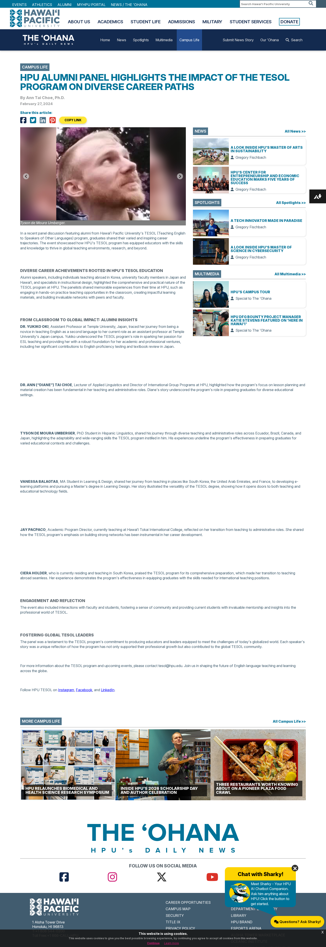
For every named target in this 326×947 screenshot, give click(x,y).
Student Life (146, 21)
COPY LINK (73, 120)
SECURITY (175, 915)
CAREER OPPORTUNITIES (188, 902)
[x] (161, 877)
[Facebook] (23, 120)
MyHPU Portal (91, 4)
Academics (110, 21)
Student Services (250, 21)
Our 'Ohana (269, 40)
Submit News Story (238, 40)
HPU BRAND (241, 922)
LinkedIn (107, 690)
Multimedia (164, 40)
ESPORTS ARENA (246, 928)
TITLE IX (173, 922)
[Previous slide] (26, 176)
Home (105, 40)
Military (212, 21)
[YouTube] (212, 877)
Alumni (64, 4)
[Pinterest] (52, 120)
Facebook (84, 690)
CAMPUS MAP (178, 909)
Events (19, 4)
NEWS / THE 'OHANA (129, 4)
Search (296, 40)
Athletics (42, 4)
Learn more (171, 943)
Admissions (181, 21)
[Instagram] (112, 877)
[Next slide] (180, 176)
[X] (33, 120)
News (121, 40)
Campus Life (189, 40)
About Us (79, 21)
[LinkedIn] (43, 120)
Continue (153, 943)
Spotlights (141, 40)
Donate (289, 21)
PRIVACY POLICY (180, 928)
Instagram (66, 690)
